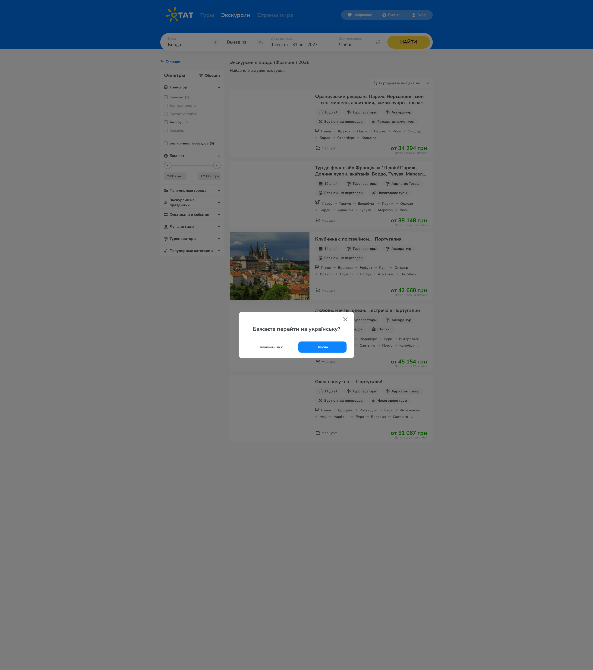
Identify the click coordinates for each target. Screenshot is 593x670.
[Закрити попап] (345, 319)
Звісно (322, 347)
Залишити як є (271, 347)
